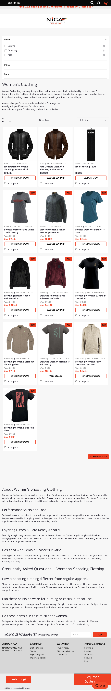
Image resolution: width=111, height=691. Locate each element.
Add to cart (91, 177)
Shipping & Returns (38, 658)
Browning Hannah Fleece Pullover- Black (17, 297)
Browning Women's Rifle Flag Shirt (19, 429)
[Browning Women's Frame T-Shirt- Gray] (55, 339)
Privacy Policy (63, 648)
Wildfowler (89, 654)
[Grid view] (3, 120)
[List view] (9, 120)
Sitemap (26, 688)
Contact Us (62, 654)
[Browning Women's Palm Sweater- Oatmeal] (91, 339)
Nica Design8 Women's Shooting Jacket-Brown (52, 168)
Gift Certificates (36, 648)
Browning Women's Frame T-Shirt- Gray (55, 363)
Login (32, 654)
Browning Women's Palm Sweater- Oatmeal (88, 363)
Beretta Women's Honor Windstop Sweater (52, 231)
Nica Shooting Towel (86, 166)
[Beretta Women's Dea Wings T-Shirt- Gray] (20, 207)
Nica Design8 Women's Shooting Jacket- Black (16, 168)
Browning (8, 292)
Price (7, 65)
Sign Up (40, 654)
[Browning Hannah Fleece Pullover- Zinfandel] (55, 273)
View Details (55, 375)
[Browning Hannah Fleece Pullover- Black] (20, 273)
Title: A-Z (84, 120)
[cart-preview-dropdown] (105, 2)
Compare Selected (98, 456)
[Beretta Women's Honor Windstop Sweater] (55, 207)
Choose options (20, 177)
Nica (6, 163)
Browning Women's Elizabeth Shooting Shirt (19, 363)
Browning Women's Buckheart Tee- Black (91, 297)
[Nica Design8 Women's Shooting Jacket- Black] (20, 144)
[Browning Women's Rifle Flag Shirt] (20, 405)
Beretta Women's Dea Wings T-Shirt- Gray (19, 231)
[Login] (98, 3)
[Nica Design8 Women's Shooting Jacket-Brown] (55, 144)
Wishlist (33, 651)
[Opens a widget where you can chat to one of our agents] (100, 686)
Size (6, 74)
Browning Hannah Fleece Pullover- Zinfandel (52, 297)
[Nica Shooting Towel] (91, 144)
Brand (7, 39)
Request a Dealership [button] (92, 679)
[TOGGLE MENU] (4, 3)
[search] (92, 3)
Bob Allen (88, 658)
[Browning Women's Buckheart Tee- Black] (91, 273)
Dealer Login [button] (19, 679)
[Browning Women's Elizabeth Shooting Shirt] (20, 339)
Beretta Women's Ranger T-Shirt (90, 231)
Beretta (7, 226)
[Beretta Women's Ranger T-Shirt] (91, 207)
